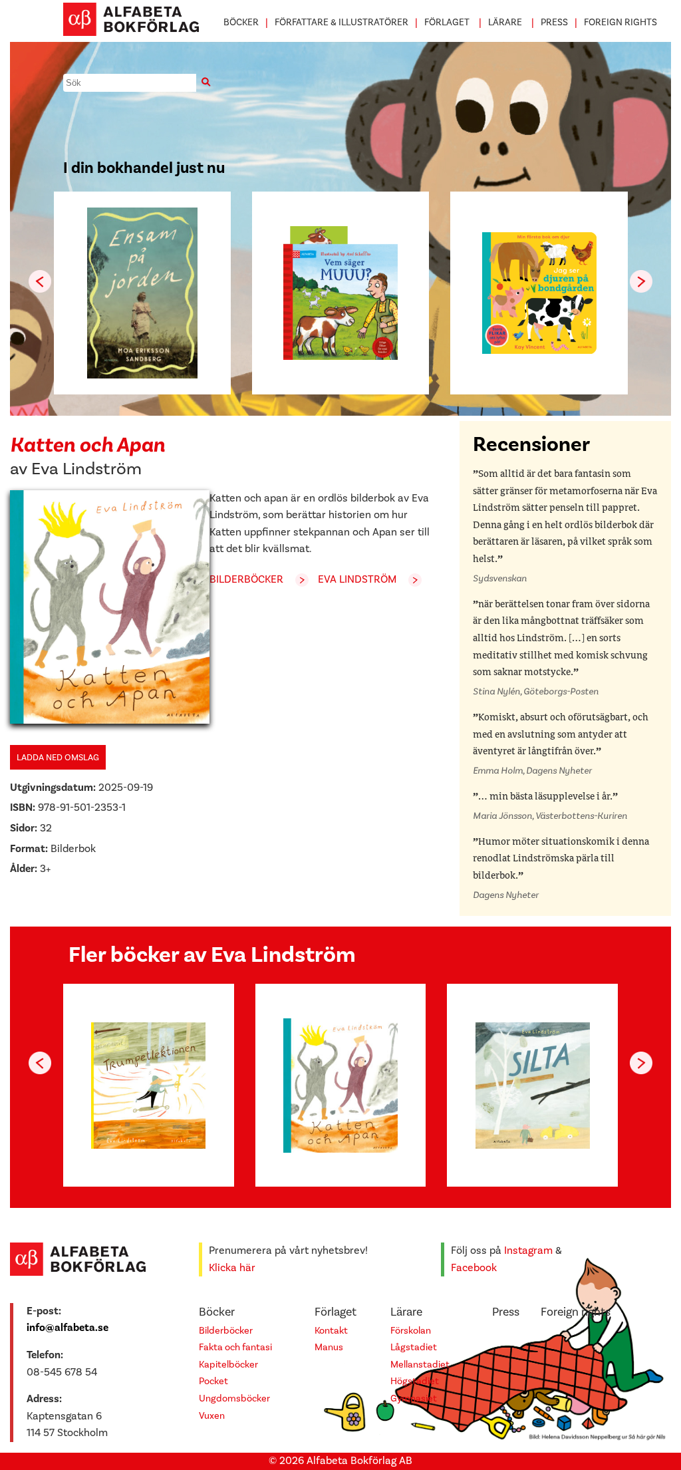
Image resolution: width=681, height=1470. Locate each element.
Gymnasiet (413, 1398)
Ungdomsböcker (234, 1398)
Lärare (505, 22)
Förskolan (410, 1330)
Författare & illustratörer (341, 22)
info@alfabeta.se (67, 1327)
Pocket (213, 1381)
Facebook (474, 1267)
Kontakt (331, 1330)
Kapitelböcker (228, 1364)
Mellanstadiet (420, 1364)
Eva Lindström (86, 469)
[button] (641, 281)
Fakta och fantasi (235, 1347)
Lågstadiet (413, 1347)
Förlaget (447, 22)
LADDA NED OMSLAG (58, 757)
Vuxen (212, 1415)
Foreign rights (620, 22)
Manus (329, 1347)
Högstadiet (414, 1381)
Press (554, 22)
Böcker (241, 22)
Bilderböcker (246, 579)
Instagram (528, 1250)
